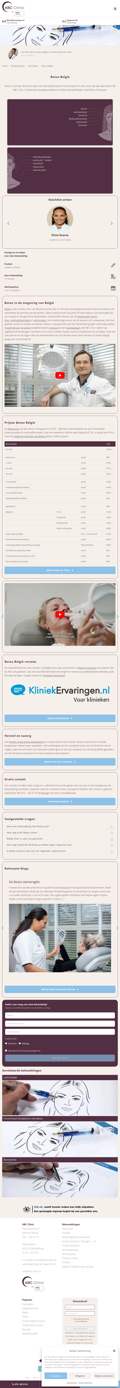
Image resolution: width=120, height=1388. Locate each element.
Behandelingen (18, 66)
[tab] (60, 826)
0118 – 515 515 (30, 1252)
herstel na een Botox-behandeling (26, 742)
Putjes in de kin (38, 166)
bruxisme (26, 327)
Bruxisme (48, 160)
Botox (8, 309)
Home (5, 66)
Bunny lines (83, 125)
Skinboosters (69, 1254)
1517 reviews (12, 22)
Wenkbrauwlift (29, 1333)
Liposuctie (67, 1228)
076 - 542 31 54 (21, 1384)
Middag (25, 1043)
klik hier (45, 793)
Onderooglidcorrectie (33, 1321)
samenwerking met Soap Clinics (38, 1264)
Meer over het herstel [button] (58, 761)
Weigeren (80, 1375)
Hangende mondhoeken (42, 157)
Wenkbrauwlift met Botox (78, 118)
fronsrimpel (84, 316)
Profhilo (66, 1262)
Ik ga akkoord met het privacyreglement (24, 1051)
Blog (27, 1377)
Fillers (25, 1316)
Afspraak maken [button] (58, 801)
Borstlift (26, 1329)
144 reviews (71, 22)
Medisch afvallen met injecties (78, 1266)
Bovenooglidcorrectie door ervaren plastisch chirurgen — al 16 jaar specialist (79, 1241)
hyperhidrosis (12, 327)
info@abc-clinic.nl (31, 1271)
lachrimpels (40, 320)
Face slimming (38, 163)
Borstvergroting (70, 1249)
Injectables (33, 66)
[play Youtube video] (60, 375)
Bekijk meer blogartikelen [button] (58, 989)
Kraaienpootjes (81, 122)
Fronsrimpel (82, 115)
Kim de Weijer (27, 55)
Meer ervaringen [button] (58, 718)
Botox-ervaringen (87, 667)
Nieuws (35, 1377)
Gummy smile (38, 160)
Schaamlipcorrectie (32, 1325)
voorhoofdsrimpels (20, 320)
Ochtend (12, 1043)
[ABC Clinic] (13, 9)
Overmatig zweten (39, 170)
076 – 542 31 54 (30, 1237)
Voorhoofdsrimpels (80, 112)
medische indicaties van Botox (29, 436)
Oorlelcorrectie (70, 1258)
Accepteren (55, 1375)
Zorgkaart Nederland (54, 675)
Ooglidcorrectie (30, 1308)
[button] (114, 1350)
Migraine (84, 108)
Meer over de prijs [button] (59, 570)
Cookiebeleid (71, 1382)
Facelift (66, 1233)
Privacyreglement (85, 1382)
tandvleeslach (73, 327)
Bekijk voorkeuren (104, 1375)
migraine (54, 327)
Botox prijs (13, 428)
